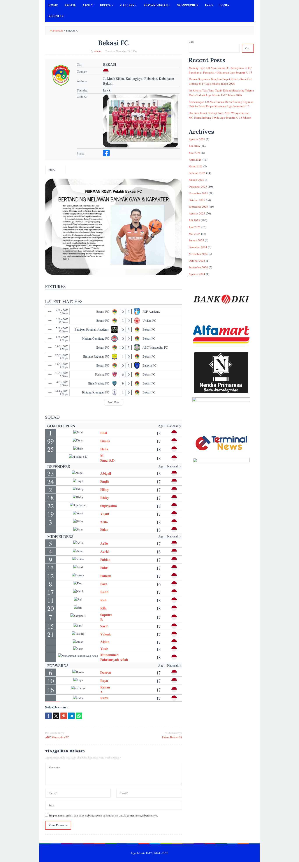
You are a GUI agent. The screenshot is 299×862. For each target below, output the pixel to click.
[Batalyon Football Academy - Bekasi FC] (113, 329)
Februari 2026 (197, 173)
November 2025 (198, 193)
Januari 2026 (196, 180)
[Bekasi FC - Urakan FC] (113, 320)
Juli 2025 (194, 220)
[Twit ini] (56, 716)
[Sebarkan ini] (48, 716)
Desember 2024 (198, 247)
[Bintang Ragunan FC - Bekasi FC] (113, 356)
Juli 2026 (194, 146)
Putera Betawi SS (172, 735)
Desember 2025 (198, 186)
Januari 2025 (196, 240)
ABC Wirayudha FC (57, 735)
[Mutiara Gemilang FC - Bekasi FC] (113, 338)
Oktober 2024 (197, 261)
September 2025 (198, 207)
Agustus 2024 (197, 274)
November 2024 (198, 254)
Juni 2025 (195, 227)
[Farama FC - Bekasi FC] (113, 374)
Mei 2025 (194, 234)
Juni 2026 (195, 153)
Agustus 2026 (197, 139)
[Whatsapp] (79, 716)
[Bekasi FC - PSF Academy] (113, 311)
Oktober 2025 (197, 200)
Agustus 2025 (197, 213)
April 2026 (195, 160)
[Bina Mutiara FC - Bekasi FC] (113, 383)
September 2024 (198, 267)
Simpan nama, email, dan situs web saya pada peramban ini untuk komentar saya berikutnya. (103, 815)
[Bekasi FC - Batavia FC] (113, 365)
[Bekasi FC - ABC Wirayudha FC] (113, 347)
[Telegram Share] (71, 716)
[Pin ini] (63, 716)
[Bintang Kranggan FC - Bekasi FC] (113, 392)
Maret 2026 (195, 166)
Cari (191, 42)
